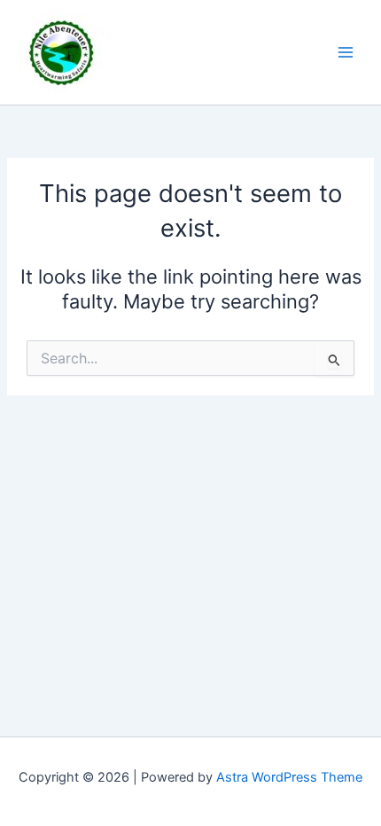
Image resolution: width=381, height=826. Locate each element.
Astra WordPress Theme (289, 777)
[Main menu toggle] (345, 52)
